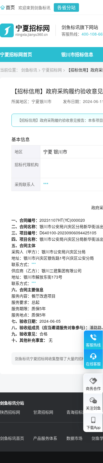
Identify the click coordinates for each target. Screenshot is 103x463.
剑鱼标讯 (29, 70)
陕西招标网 (10, 412)
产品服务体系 (45, 438)
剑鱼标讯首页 (12, 438)
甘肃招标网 (43, 412)
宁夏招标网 (52, 70)
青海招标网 (76, 412)
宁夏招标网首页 (16, 54)
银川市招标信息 (77, 54)
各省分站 (66, 7)
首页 (10, 7)
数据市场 (74, 438)
